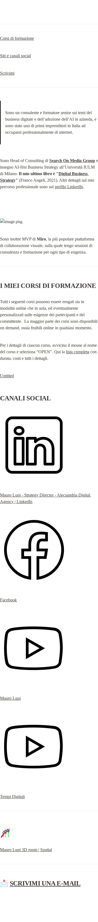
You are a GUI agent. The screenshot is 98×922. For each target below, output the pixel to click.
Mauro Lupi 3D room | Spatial (26, 849)
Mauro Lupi (10, 698)
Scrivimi (7, 73)
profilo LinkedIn (69, 186)
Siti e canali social (15, 55)
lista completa (77, 351)
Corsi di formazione (17, 38)
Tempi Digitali (12, 796)
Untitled (7, 375)
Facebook (8, 600)
